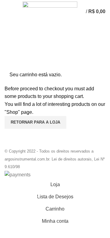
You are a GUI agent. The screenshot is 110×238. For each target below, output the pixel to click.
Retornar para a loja (35, 122)
